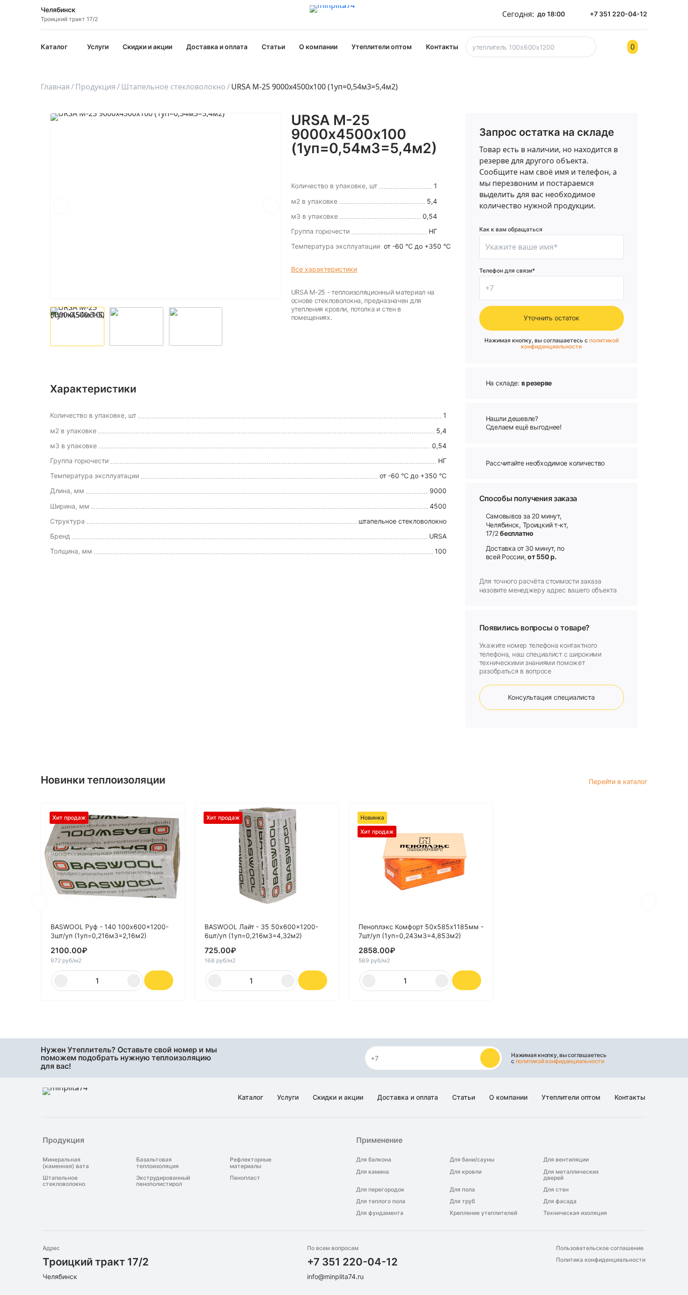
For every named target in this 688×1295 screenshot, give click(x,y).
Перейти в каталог (618, 781)
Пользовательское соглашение (600, 1248)
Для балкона (373, 1159)
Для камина (372, 1172)
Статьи (273, 47)
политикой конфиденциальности (570, 343)
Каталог (54, 47)
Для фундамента (379, 1213)
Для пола (462, 1189)
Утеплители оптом (381, 47)
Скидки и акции (147, 47)
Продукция (95, 86)
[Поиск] (587, 49)
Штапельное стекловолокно (173, 86)
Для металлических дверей (571, 1175)
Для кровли (466, 1172)
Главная (55, 86)
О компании (318, 47)
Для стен (556, 1189)
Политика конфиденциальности (600, 1260)
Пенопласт (245, 1178)
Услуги (98, 47)
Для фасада (560, 1201)
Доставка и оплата (217, 47)
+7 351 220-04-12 (352, 1262)
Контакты (442, 47)
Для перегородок (380, 1189)
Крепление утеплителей (483, 1213)
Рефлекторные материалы (250, 1162)
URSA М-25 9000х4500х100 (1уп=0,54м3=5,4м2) (314, 86)
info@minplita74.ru (335, 1276)
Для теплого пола (380, 1201)
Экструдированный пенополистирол (163, 1181)
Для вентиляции (566, 1159)
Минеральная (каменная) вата (66, 1162)
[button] (61, 206)
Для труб (462, 1201)
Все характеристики (324, 269)
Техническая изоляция (575, 1213)
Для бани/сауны (472, 1159)
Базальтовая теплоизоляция (157, 1162)
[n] (490, 1058)
